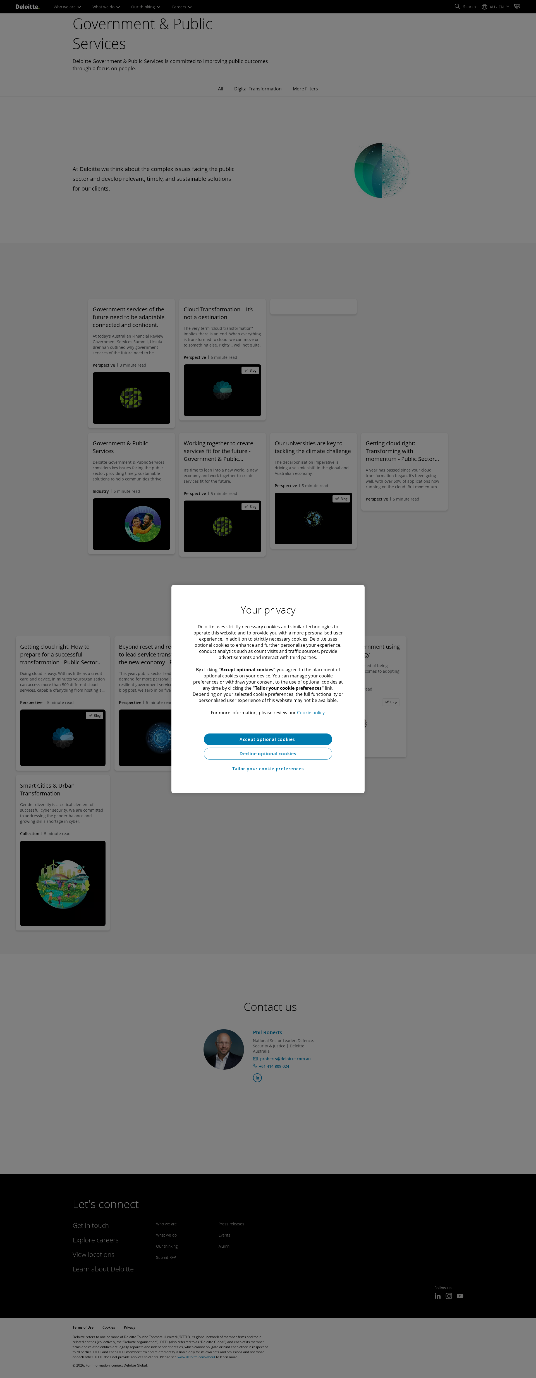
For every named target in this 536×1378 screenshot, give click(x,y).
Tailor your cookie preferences (268, 769)
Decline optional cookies (268, 754)
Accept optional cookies (268, 739)
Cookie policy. (311, 712)
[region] (268, 689)
